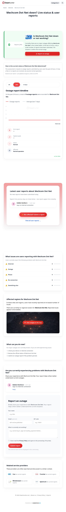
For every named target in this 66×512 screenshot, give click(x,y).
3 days (25, 84)
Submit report (15, 446)
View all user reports (33, 221)
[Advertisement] (33, 23)
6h (9, 84)
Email (12, 419)
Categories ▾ (55, 3)
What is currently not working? (17, 427)
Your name (11, 410)
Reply (14, 389)
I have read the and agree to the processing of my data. (30, 441)
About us (33, 495)
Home (5, 8)
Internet (10, 8)
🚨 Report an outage (42, 54)
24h (16, 84)
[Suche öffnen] (62, 2)
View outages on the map (34, 322)
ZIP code (36, 419)
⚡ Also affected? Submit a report (33, 215)
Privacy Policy (23, 441)
